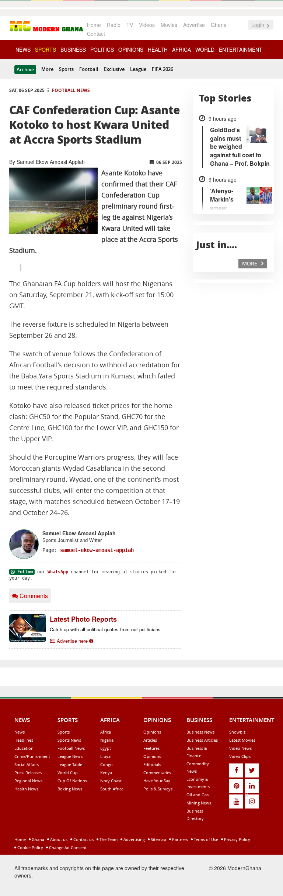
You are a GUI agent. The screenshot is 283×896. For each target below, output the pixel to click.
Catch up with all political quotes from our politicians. (106, 629)
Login (258, 24)
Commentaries (157, 772)
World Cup (67, 772)
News (19, 732)
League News (70, 756)
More (47, 69)
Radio (113, 24)
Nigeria (106, 740)
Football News (71, 90)
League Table (69, 764)
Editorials (152, 764)
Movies (169, 24)
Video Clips (240, 756)
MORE (250, 263)
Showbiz (237, 732)
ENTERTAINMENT (240, 49)
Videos (147, 24)
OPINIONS (130, 49)
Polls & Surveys (157, 789)
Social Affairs (26, 764)
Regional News (28, 780)
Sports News (69, 740)
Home (94, 24)
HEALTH (158, 49)
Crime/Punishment (32, 756)
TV (129, 24)
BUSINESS (73, 49)
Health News (26, 789)
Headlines (23, 740)
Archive (25, 69)
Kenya (106, 772)
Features (151, 748)
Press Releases (28, 772)
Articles (150, 740)
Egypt (105, 748)
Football (88, 69)
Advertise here (72, 640)
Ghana (219, 24)
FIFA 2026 (162, 69)
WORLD (204, 49)
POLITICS (102, 49)
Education (24, 748)
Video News (240, 748)
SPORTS (45, 49)
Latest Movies (242, 740)
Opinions (152, 732)
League (138, 69)
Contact (96, 33)
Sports (66, 69)
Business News (200, 732)
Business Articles (202, 740)
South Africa (111, 789)
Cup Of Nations (72, 780)
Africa (105, 732)
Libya (105, 756)
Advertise (194, 24)
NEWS (23, 49)
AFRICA (181, 49)
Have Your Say (156, 780)
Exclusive (114, 69)
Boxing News (69, 789)
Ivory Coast (111, 780)
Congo (106, 764)
